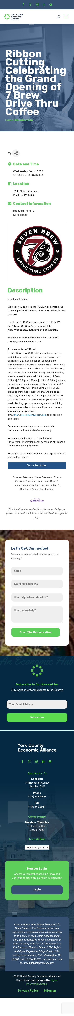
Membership (24, 120)
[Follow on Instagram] (37, 4)
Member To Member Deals (41, 481)
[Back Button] (9, 154)
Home (9, 120)
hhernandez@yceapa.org (37, 430)
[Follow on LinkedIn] (44, 4)
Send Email (20, 214)
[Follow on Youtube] (51, 4)
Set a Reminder (37, 465)
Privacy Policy (28, 990)
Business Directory (23, 477)
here (39, 341)
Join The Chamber (43, 489)
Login (37, 889)
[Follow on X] (30, 4)
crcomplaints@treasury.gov (39, 963)
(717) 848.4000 (37, 796)
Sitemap (50, 990)
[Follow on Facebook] (23, 4)
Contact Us (37, 485)
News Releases (43, 477)
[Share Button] (16, 153)
